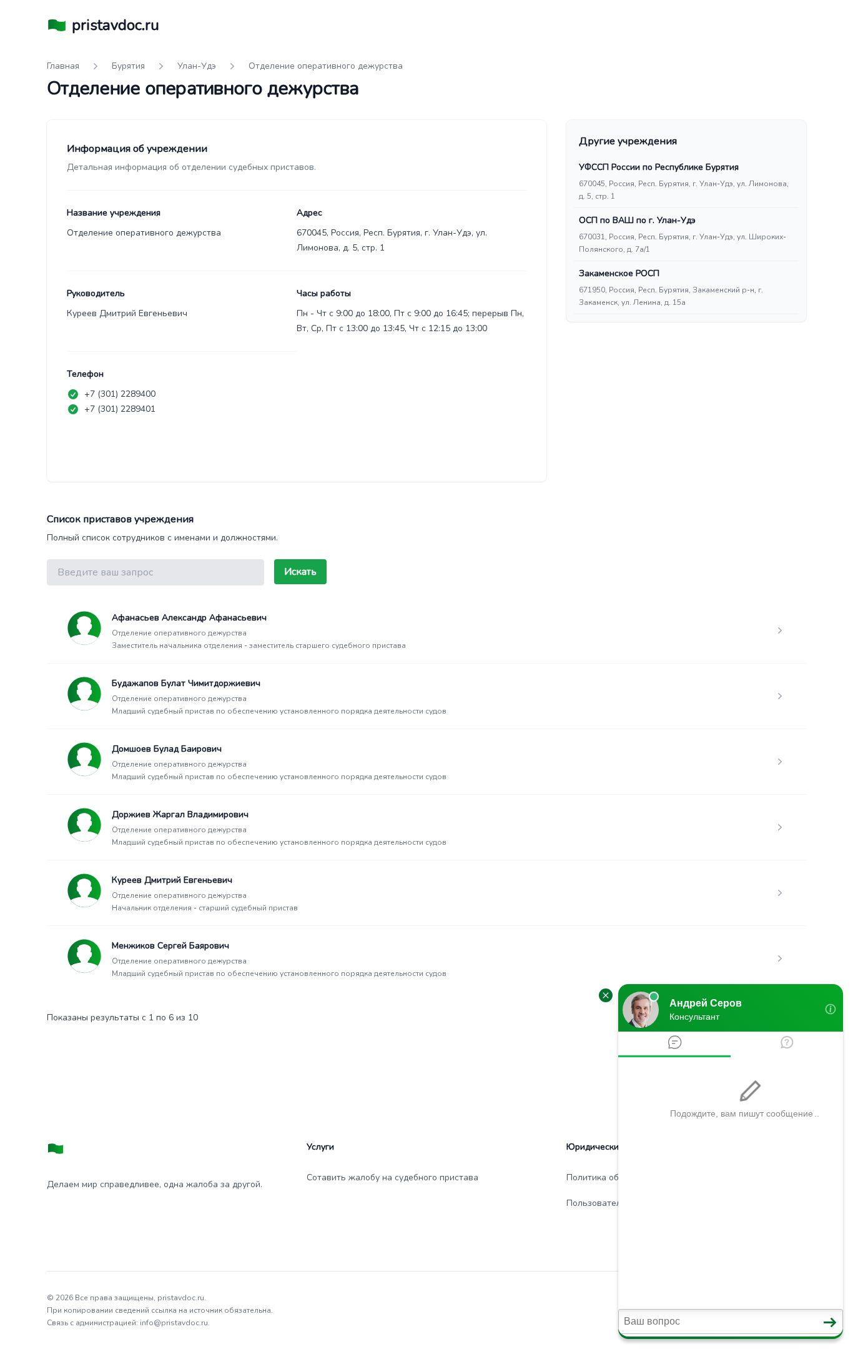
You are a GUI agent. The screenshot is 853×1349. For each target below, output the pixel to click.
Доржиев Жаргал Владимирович (180, 814)
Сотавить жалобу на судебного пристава (392, 1177)
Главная (63, 66)
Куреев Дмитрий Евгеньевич (172, 880)
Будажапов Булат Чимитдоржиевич (186, 683)
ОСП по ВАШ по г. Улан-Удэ (637, 220)
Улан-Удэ (196, 66)
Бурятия (128, 66)
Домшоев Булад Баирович (167, 749)
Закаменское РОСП (619, 273)
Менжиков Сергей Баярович (170, 946)
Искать (300, 572)
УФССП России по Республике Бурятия (659, 167)
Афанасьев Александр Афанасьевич (189, 618)
